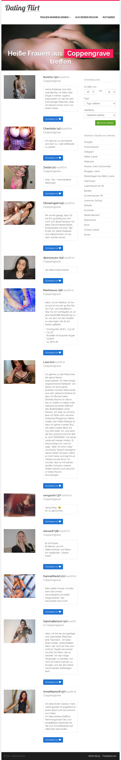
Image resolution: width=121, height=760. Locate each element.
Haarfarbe (89, 110)
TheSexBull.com (109, 756)
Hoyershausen (91, 147)
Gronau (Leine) (91, 230)
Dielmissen (89, 181)
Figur (86, 98)
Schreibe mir (52, 119)
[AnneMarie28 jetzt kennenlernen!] (19, 701)
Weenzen (89, 161)
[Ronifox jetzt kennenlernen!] (19, 87)
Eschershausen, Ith (93, 195)
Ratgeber (109, 17)
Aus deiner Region (86, 17)
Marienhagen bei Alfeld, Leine (99, 176)
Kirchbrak (89, 210)
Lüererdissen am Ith (94, 186)
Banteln (88, 191)
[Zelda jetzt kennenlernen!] (19, 177)
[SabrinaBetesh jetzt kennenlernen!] (19, 631)
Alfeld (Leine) (91, 156)
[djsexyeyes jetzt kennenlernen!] (19, 267)
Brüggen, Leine (92, 171)
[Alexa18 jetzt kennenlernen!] (19, 541)
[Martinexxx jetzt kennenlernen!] (19, 300)
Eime (86, 225)
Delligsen (89, 152)
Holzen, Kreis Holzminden (97, 166)
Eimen (87, 234)
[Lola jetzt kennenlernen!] (19, 372)
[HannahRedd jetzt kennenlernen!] (19, 586)
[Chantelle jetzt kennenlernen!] (19, 138)
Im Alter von (90, 87)
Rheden (88, 205)
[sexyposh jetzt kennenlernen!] (19, 505)
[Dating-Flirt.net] (22, 8)
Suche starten (106, 123)
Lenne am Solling (93, 200)
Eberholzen (90, 220)
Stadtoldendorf (91, 215)
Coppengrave (52, 80)
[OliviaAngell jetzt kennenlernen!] (19, 213)
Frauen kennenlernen (54, 17)
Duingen (88, 142)
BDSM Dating (94, 756)
